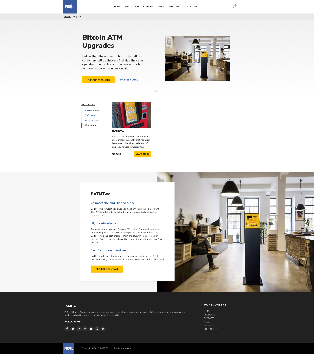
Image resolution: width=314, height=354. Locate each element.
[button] (98, 79)
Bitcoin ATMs (92, 110)
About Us (209, 325)
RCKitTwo (119, 131)
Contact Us (210, 329)
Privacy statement (122, 348)
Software (90, 115)
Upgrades (90, 125)
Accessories (91, 120)
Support (209, 318)
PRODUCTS (88, 104)
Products (209, 314)
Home (67, 16)
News (207, 322)
